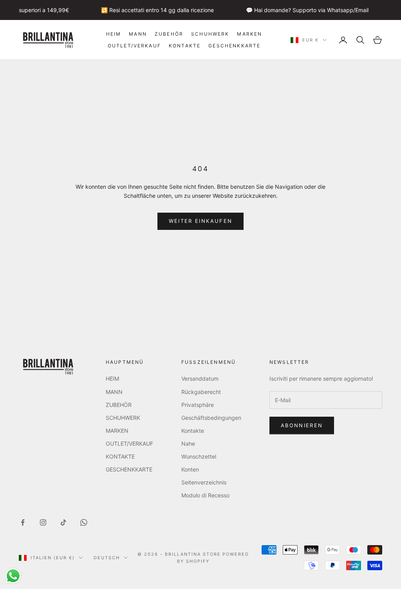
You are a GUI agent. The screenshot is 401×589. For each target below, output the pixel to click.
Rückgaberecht (201, 391)
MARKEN (249, 34)
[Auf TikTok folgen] (63, 522)
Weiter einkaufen (200, 221)
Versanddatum (200, 378)
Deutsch (107, 557)
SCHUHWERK (210, 34)
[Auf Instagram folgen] (43, 522)
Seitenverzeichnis (203, 482)
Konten (190, 469)
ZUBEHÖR (169, 34)
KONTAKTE (184, 46)
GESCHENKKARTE (234, 46)
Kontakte (192, 430)
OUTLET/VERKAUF (134, 46)
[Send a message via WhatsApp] (13, 576)
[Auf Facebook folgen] (23, 522)
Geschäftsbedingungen (211, 417)
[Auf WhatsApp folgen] (84, 522)
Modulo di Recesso (205, 495)
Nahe (188, 443)
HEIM (113, 34)
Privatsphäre (197, 404)
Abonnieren (302, 425)
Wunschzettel (198, 456)
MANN (138, 34)
